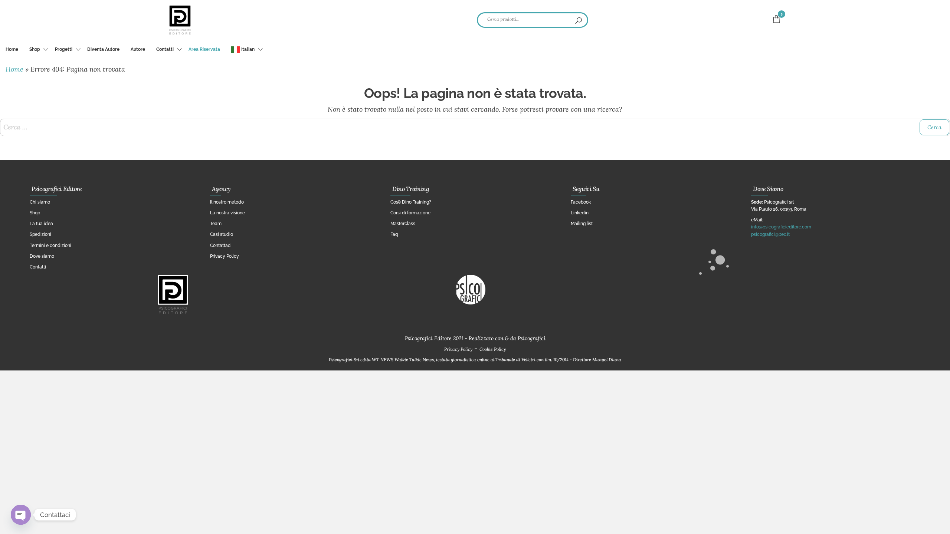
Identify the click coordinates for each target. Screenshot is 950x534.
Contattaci (221, 245)
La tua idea (41, 223)
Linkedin (580, 212)
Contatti (165, 49)
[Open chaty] (21, 515)
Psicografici (532, 338)
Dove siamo (42, 256)
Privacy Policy (224, 256)
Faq (394, 234)
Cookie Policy (492, 349)
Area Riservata (204, 49)
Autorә (138, 49)
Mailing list (582, 223)
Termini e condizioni (50, 245)
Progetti (63, 49)
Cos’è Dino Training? (410, 202)
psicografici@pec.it (770, 234)
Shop (34, 49)
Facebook (581, 202)
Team (216, 223)
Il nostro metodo (227, 202)
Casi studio (221, 234)
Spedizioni (40, 234)
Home (12, 49)
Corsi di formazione (410, 212)
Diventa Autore (103, 49)
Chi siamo (40, 202)
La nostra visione (227, 212)
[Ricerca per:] (475, 127)
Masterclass (402, 223)
